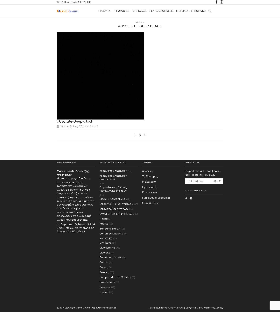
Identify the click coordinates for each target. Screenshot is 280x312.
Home (139, 23)
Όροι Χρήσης (150, 203)
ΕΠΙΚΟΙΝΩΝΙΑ (198, 11)
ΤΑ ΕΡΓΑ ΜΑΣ (139, 11)
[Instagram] (221, 2)
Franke (104, 223)
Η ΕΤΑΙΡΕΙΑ (182, 11)
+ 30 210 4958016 (75, 231)
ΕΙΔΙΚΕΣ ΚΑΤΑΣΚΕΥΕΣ (113, 199)
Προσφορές (149, 187)
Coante (104, 262)
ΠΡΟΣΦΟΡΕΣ (122, 11)
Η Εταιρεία (149, 182)
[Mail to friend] (144, 135)
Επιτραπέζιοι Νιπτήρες (114, 209)
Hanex (104, 219)
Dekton (104, 292)
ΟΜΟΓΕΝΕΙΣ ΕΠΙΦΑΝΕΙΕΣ (116, 214)
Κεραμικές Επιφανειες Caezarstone (113, 178)
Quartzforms (107, 247)
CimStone (105, 242)
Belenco (104, 272)
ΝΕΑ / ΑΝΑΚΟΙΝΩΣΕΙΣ (161, 11)
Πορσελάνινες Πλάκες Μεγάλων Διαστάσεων (113, 189)
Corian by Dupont (110, 233)
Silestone (105, 287)
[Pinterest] (140, 135)
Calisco (104, 267)
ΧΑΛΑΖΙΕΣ (106, 238)
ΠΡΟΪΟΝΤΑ (104, 11)
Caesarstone (107, 282)
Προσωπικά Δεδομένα (156, 198)
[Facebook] (216, 2)
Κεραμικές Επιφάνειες (113, 171)
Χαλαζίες (147, 171)
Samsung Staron (110, 228)
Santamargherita (110, 257)
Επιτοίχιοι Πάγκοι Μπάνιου (116, 204)
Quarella (105, 252)
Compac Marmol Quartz (115, 277)
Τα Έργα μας (150, 176)
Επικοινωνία (149, 192)
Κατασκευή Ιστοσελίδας (161, 308)
